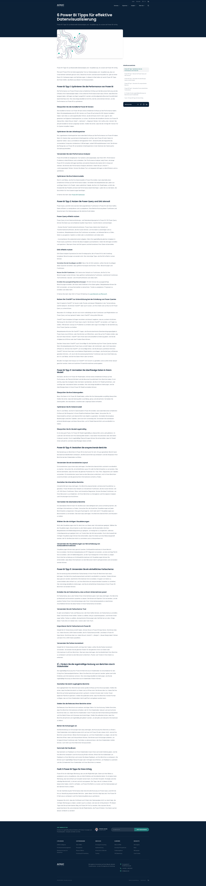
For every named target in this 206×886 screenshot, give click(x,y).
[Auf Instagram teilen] (144, 104)
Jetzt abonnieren (142, 829)
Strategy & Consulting (100, 844)
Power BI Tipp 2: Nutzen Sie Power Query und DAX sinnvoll (135, 74)
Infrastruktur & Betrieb (100, 850)
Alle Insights (137, 844)
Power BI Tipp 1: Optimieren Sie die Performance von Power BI (133, 69)
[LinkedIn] (148, 1)
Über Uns (141, 5)
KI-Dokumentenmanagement (64, 847)
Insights (133, 5)
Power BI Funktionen (78, 194)
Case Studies (137, 853)
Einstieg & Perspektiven (120, 847)
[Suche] (148, 5)
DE (144, 1)
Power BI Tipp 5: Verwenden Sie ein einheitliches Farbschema (136, 89)
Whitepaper (136, 850)
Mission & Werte (80, 850)
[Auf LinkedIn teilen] (146, 104)
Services (116, 5)
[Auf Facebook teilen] (141, 104)
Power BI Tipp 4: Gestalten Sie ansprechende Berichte (135, 84)
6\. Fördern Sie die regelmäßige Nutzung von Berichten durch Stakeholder (135, 93)
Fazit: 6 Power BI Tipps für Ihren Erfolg (134, 98)
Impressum (143, 880)
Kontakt (138, 1)
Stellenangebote (119, 850)
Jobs (133, 1)
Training (97, 853)
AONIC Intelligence (61, 844)
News (135, 847)
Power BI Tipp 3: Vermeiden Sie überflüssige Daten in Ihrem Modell (135, 79)
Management (79, 847)
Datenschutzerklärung (134, 880)
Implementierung (99, 847)
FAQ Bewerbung (118, 853)
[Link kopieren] (138, 104)
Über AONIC (79, 844)
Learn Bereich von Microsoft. (98, 294)
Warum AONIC (118, 844)
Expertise (124, 5)
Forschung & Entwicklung (82, 853)
